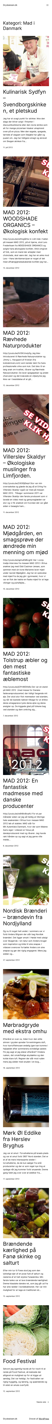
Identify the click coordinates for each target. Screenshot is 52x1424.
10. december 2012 (11, 589)
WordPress (44, 1418)
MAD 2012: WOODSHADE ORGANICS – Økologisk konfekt (25, 221)
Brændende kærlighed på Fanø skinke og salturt (22, 1253)
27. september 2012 (11, 960)
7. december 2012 (10, 716)
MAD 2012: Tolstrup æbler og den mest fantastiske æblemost (25, 666)
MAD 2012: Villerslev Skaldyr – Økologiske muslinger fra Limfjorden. (24, 463)
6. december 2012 (10, 846)
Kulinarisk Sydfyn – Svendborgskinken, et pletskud (24, 101)
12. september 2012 (11, 1391)
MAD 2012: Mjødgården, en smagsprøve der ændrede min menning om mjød (25, 539)
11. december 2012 (11, 512)
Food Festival (19, 1361)
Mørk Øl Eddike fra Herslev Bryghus (22, 1139)
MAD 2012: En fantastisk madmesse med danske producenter (23, 793)
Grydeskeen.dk (10, 5)
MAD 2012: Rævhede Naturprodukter (22, 339)
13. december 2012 (11, 268)
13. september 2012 (11, 1296)
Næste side (43, 1402)
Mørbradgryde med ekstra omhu (25, 1028)
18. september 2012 (11, 1068)
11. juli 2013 (8, 147)
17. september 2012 (11, 1179)
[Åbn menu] (47, 5)
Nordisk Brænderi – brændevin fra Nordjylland (25, 917)
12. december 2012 (11, 385)
